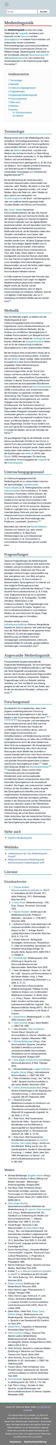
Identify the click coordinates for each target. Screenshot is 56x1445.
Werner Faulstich (21, 911)
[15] (13, 720)
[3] (23, 174)
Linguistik (23, 33)
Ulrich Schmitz (20, 1022)
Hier (37, 1415)
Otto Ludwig (25, 1142)
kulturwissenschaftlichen (15, 624)
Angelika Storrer (18, 1072)
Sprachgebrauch (12, 39)
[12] (5, 720)
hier (26, 1415)
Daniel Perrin (20, 1016)
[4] (10, 300)
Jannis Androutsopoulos (25, 1087)
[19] (5, 769)
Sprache (25, 36)
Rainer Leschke (15, 1283)
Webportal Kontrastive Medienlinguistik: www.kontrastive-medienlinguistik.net (26, 861)
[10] (46, 717)
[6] (40, 521)
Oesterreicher (44, 386)
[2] (21, 174)
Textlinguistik (39, 338)
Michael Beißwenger (23, 1041)
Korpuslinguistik (15, 462)
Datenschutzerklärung (35, 1441)
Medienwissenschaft (18, 57)
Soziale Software (39, 526)
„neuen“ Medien (15, 209)
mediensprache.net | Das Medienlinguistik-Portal (28, 855)
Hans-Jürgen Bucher (17, 1203)
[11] (49, 717)
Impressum (15, 1441)
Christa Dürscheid (34, 1059)
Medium (17, 150)
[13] (8, 720)
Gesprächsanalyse (35, 341)
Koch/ (35, 386)
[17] (40, 763)
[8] (38, 645)
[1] (16, 63)
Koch (32, 766)
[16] (16, 720)
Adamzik (29, 453)
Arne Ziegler (19, 1059)
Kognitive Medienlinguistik (20, 837)
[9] (11, 692)
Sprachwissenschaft (38, 54)
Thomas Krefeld (21, 886)
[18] (49, 766)
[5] (11, 432)
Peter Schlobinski (36, 1028)
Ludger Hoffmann (42, 1068)
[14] (10, 720)
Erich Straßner (15, 1378)
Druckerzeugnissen (13, 198)
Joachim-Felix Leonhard (39, 1209)
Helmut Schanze (16, 1332)
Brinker (7, 456)
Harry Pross (19, 902)
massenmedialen (12, 490)
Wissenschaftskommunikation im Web (29, 890)
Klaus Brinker (32, 1227)
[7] (44, 588)
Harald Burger (20, 957)
